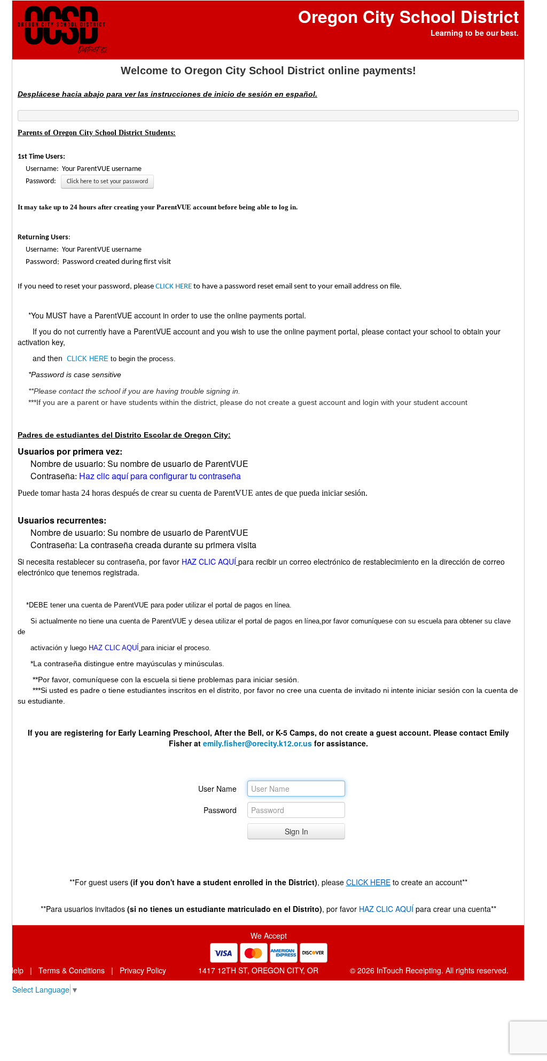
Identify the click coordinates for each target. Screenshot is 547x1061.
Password (220, 810)
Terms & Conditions (71, 970)
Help (16, 970)
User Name (217, 788)
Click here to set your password (107, 181)
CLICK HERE (173, 287)
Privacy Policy (143, 970)
